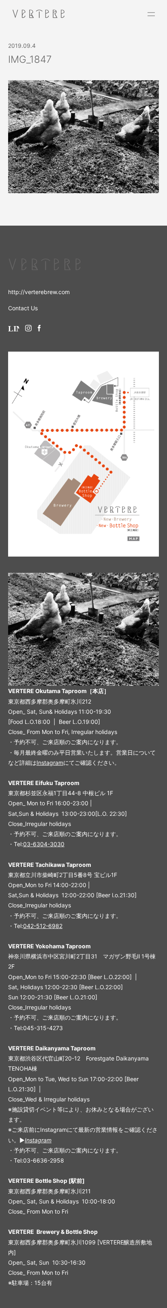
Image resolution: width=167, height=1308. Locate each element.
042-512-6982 (42, 925)
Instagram (49, 762)
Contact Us (23, 308)
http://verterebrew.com (39, 291)
